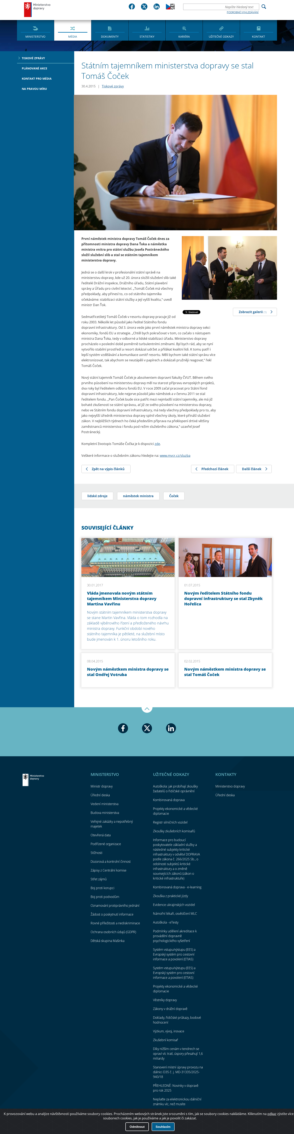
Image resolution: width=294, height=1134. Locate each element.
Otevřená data (101, 835)
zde (157, 444)
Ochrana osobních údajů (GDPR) (113, 932)
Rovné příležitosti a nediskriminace (115, 923)
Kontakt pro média (37, 78)
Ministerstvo (35, 36)
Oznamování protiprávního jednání (115, 905)
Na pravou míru (34, 89)
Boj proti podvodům (105, 897)
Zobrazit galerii (253, 312)
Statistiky (147, 36)
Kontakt (258, 36)
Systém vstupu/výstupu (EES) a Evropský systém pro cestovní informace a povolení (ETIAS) (174, 954)
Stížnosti (96, 852)
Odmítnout (137, 1126)
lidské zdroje (97, 496)
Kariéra (184, 36)
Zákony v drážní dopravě (170, 1009)
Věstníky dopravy (165, 1000)
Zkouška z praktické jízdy (170, 896)
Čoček (174, 496)
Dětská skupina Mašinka (107, 941)
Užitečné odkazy (221, 36)
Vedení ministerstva (104, 804)
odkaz (271, 1114)
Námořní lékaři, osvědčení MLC (175, 913)
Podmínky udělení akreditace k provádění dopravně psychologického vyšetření (175, 936)
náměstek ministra (138, 496)
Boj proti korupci (102, 888)
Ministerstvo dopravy (37, 9)
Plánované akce (34, 68)
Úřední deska (100, 795)
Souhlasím (163, 1126)
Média (72, 36)
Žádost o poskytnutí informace (112, 914)
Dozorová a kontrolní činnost (111, 861)
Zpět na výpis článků (108, 469)
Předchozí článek (214, 469)
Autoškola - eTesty (165, 922)
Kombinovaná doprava (169, 800)
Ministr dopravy (102, 786)
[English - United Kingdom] (170, 8)
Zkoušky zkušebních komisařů (174, 831)
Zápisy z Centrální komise (108, 870)
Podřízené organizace (106, 844)
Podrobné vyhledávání (243, 12)
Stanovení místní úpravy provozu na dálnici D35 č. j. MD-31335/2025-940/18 (178, 1072)
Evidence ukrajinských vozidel (174, 905)
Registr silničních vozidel (170, 822)
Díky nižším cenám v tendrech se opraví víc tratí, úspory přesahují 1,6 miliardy (178, 1054)
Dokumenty (110, 36)
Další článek (251, 469)
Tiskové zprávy (33, 58)
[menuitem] (35, 30)
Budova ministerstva (105, 812)
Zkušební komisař (165, 1040)
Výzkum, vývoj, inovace (168, 1031)
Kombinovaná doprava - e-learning (177, 887)
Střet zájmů (99, 879)
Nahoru (147, 710)
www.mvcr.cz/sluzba (175, 455)
